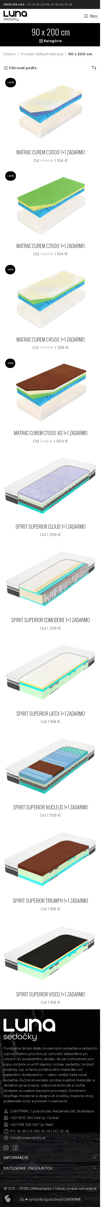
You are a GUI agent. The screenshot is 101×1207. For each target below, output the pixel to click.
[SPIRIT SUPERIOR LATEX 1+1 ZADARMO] (50, 672)
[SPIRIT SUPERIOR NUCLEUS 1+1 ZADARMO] (50, 766)
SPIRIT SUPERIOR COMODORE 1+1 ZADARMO (50, 619)
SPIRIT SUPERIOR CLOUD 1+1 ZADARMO (50, 526)
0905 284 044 (14, 4)
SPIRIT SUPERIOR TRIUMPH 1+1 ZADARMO (50, 900)
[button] (7, 1199)
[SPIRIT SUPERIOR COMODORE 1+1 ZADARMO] (50, 579)
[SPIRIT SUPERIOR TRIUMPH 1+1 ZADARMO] (50, 860)
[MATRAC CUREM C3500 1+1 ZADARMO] (50, 205)
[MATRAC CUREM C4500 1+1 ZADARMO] (50, 298)
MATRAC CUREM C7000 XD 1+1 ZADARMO (50, 432)
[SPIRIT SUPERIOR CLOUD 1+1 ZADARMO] (50, 485)
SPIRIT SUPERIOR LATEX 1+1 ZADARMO (50, 713)
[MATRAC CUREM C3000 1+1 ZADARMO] (50, 111)
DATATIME (73, 1199)
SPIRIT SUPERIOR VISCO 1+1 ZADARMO (50, 994)
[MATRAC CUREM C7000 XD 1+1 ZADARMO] (50, 392)
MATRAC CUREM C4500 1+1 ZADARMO (50, 339)
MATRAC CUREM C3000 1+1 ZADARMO (50, 152)
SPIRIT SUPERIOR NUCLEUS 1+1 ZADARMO (50, 807)
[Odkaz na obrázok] (29, 1029)
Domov (10, 54)
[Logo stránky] (15, 15)
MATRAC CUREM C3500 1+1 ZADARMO (50, 245)
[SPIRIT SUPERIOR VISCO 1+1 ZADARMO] (50, 953)
